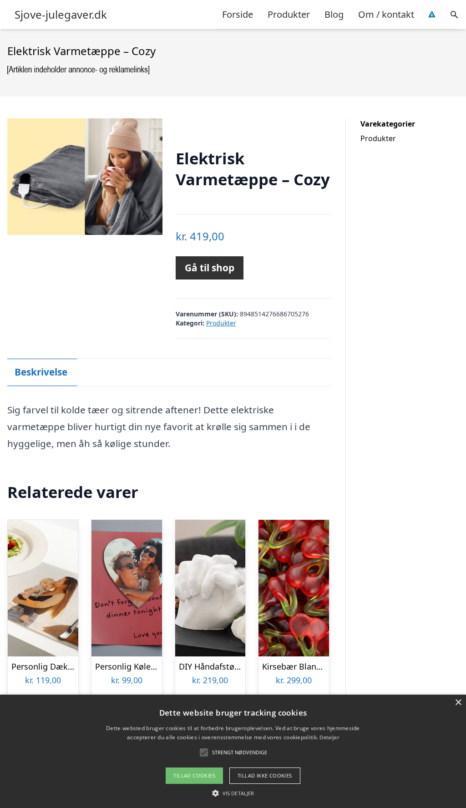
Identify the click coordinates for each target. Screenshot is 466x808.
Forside (237, 14)
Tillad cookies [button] (194, 775)
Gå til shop (209, 267)
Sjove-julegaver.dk (61, 14)
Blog (334, 14)
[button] (233, 793)
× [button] (458, 702)
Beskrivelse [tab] (41, 372)
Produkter (289, 14)
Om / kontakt (386, 14)
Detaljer (329, 737)
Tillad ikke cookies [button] (265, 775)
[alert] (233, 751)
